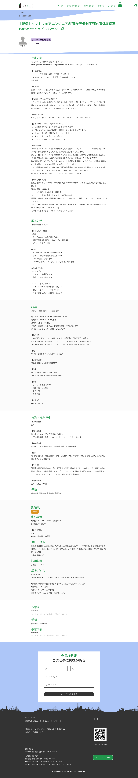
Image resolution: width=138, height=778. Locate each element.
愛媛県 (35, 512)
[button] (120, 4)
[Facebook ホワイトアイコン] (94, 719)
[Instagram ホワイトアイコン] (97, 719)
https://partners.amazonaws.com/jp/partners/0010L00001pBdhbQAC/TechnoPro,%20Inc (64, 65)
